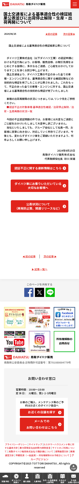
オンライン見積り (16, 481)
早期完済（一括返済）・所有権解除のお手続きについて (43, 455)
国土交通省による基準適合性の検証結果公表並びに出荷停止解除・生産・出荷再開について (37, 18)
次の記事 (68, 34)
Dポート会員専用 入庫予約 (50, 481)
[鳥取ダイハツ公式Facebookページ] (64, 317)
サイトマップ (35, 444)
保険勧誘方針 (61, 451)
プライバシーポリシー (16, 444)
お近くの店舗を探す (42, 412)
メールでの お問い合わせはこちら (41, 424)
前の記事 (52, 34)
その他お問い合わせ (73, 481)
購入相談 (26, 481)
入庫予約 (37, 481)
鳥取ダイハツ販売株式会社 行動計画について (31, 451)
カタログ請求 (62, 481)
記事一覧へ (41, 269)
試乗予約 (5, 481)
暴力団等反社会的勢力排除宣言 (35, 447)
